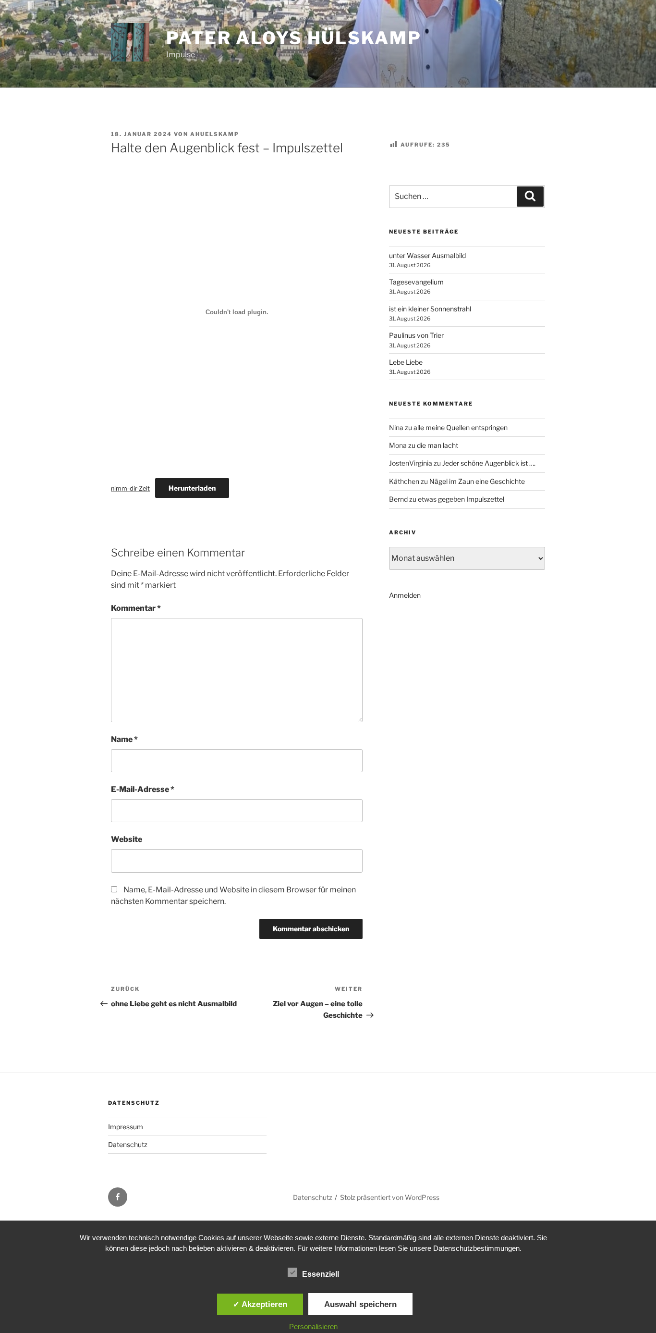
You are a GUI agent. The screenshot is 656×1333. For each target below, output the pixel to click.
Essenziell (320, 1274)
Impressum (125, 1127)
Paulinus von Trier (416, 335)
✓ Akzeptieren (260, 1304)
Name (124, 739)
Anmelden (405, 595)
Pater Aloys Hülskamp (294, 38)
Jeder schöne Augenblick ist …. (488, 463)
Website (126, 839)
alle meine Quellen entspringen (460, 427)
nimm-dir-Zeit (130, 488)
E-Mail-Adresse (142, 789)
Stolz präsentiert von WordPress (389, 1197)
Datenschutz (127, 1144)
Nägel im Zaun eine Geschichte (477, 481)
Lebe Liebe (406, 362)
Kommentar (136, 608)
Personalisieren (313, 1326)
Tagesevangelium (416, 282)
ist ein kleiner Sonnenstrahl (430, 309)
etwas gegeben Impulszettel (461, 499)
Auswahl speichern (360, 1304)
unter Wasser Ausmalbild (427, 255)
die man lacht (437, 445)
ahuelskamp (214, 134)
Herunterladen (192, 488)
